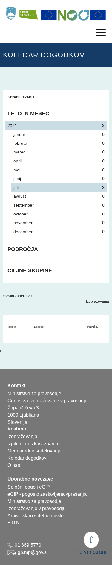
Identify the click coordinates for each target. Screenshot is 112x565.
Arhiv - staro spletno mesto (35, 515)
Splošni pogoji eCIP (28, 486)
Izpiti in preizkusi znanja (32, 443)
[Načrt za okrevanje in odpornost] (73, 15)
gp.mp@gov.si (32, 552)
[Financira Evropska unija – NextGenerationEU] (98, 15)
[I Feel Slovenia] (28, 13)
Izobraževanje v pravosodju (36, 508)
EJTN (13, 522)
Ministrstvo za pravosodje (34, 501)
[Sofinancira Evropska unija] (49, 15)
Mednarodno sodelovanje (34, 450)
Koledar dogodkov (26, 458)
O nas (13, 465)
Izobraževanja (97, 301)
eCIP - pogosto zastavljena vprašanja (47, 494)
